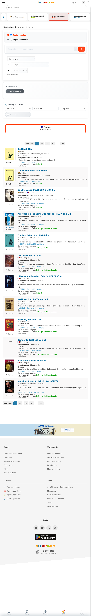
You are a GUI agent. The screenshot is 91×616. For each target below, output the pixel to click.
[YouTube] (42, 527)
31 (42, 144)
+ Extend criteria (12, 75)
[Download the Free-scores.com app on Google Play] (45, 537)
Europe (45, 128)
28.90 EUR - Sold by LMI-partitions (31, 204)
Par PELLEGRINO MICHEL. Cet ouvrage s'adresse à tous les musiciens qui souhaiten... (53, 200)
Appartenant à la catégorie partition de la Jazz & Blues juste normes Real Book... (51, 369)
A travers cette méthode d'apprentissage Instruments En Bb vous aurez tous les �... (53, 221)
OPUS (64, 614)
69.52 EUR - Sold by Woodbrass (30, 181)
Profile (82, 614)
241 (62, 144)
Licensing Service (54, 461)
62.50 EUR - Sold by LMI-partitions (31, 350)
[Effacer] (75, 49)
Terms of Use (9, 465)
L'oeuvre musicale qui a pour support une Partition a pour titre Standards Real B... (52, 348)
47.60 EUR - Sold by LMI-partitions (31, 308)
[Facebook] (35, 527)
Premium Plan (52, 465)
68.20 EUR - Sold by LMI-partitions (31, 266)
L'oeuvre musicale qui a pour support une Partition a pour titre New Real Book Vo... (52, 264)
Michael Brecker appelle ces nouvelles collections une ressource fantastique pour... (53, 389)
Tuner (49, 502)
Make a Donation (53, 469)
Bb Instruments (16, 91)
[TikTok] (55, 527)
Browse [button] (27, 614)
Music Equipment (13, 499)
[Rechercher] (85, 7)
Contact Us (8, 457)
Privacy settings (10, 473)
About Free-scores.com (13, 454)
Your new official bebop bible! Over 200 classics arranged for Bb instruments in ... (52, 242)
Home (9, 614)
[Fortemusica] (37, 552)
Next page (29, 144)
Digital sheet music (20, 40)
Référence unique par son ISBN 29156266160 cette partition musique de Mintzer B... (53, 286)
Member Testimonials (12, 461)
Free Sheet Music (13, 487)
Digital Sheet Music (14, 495)
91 (53, 144)
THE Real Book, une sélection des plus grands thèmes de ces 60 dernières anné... (52, 179)
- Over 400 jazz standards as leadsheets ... (36, 159)
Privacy (6, 469)
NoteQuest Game (54, 495)
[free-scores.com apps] (3, 17)
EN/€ (87, 1)
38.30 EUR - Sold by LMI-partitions (31, 328)
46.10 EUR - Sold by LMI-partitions (31, 392)
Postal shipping (19, 35)
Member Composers (55, 454)
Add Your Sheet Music (55, 457)
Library (45, 614)
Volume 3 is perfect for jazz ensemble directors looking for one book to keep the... (52, 326)
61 (47, 144)
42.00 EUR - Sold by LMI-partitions (31, 244)
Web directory (52, 506)
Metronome (51, 491)
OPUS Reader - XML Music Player (60, 487)
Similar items (22, 166)
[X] (48, 527)
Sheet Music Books (14, 491)
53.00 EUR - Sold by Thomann (29, 162)
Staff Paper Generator (55, 499)
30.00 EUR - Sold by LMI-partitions (31, 225)
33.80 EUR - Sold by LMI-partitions (31, 289)
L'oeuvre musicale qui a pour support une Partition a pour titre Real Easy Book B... (52, 306)
